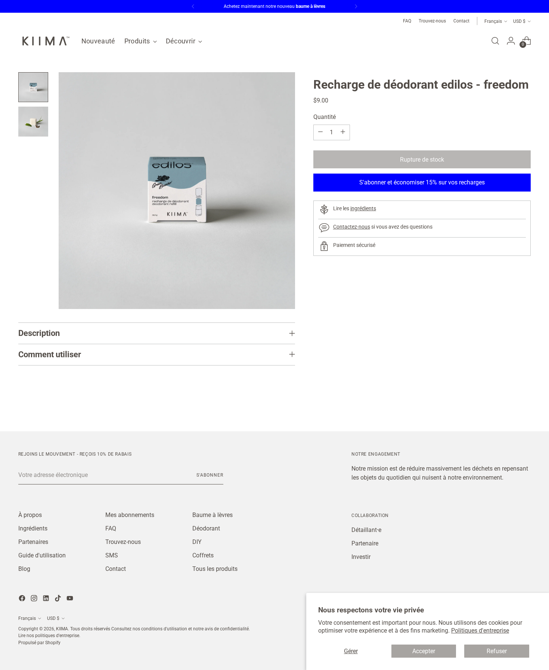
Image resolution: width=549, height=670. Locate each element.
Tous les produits (215, 568)
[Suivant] (356, 6)
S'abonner (209, 475)
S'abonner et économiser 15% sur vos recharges (422, 182)
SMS (111, 555)
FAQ (110, 528)
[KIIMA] (44, 41)
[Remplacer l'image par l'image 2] (33, 122)
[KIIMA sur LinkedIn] (46, 599)
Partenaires (33, 541)
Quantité (324, 116)
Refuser (497, 651)
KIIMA (62, 628)
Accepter (423, 651)
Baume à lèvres (212, 514)
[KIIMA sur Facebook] (22, 599)
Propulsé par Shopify (39, 642)
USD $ (519, 21)
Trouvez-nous (123, 541)
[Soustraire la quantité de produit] (320, 132)
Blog (24, 568)
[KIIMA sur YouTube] (70, 599)
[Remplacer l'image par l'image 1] (33, 87)
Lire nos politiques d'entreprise (48, 635)
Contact (115, 568)
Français (493, 21)
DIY (197, 541)
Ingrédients (32, 528)
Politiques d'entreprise (480, 630)
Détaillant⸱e (366, 529)
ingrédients (363, 208)
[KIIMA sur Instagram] (34, 599)
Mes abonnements (129, 514)
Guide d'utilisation (42, 555)
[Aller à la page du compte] (510, 40)
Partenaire (364, 543)
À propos (30, 514)
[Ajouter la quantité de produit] (343, 132)
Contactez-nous (351, 227)
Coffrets (203, 555)
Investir (360, 556)
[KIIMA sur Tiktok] (58, 599)
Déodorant (206, 528)
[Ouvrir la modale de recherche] (495, 40)
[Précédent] (193, 6)
